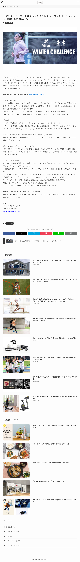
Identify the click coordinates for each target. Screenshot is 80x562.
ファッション (13, 541)
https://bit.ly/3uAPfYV (36, 94)
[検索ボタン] (2, 2)
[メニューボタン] (77, 2)
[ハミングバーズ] (40, 2)
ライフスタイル (13, 545)
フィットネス (9, 22)
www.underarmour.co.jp (11, 211)
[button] (9, 233)
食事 (9, 536)
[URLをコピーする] (71, 233)
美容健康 (10, 527)
